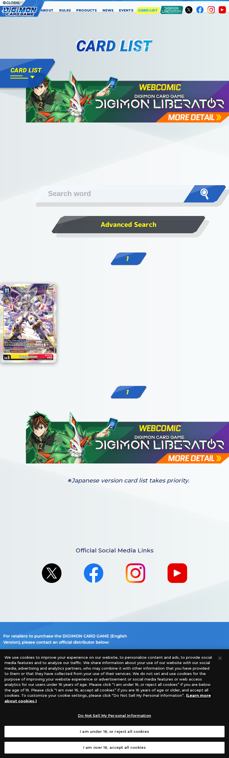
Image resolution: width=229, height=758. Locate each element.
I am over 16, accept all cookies (114, 747)
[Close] (220, 658)
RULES (65, 10)
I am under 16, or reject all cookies (114, 731)
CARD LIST (148, 10)
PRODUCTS (86, 10)
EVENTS (126, 10)
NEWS (108, 10)
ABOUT (47, 10)
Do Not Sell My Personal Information (114, 715)
